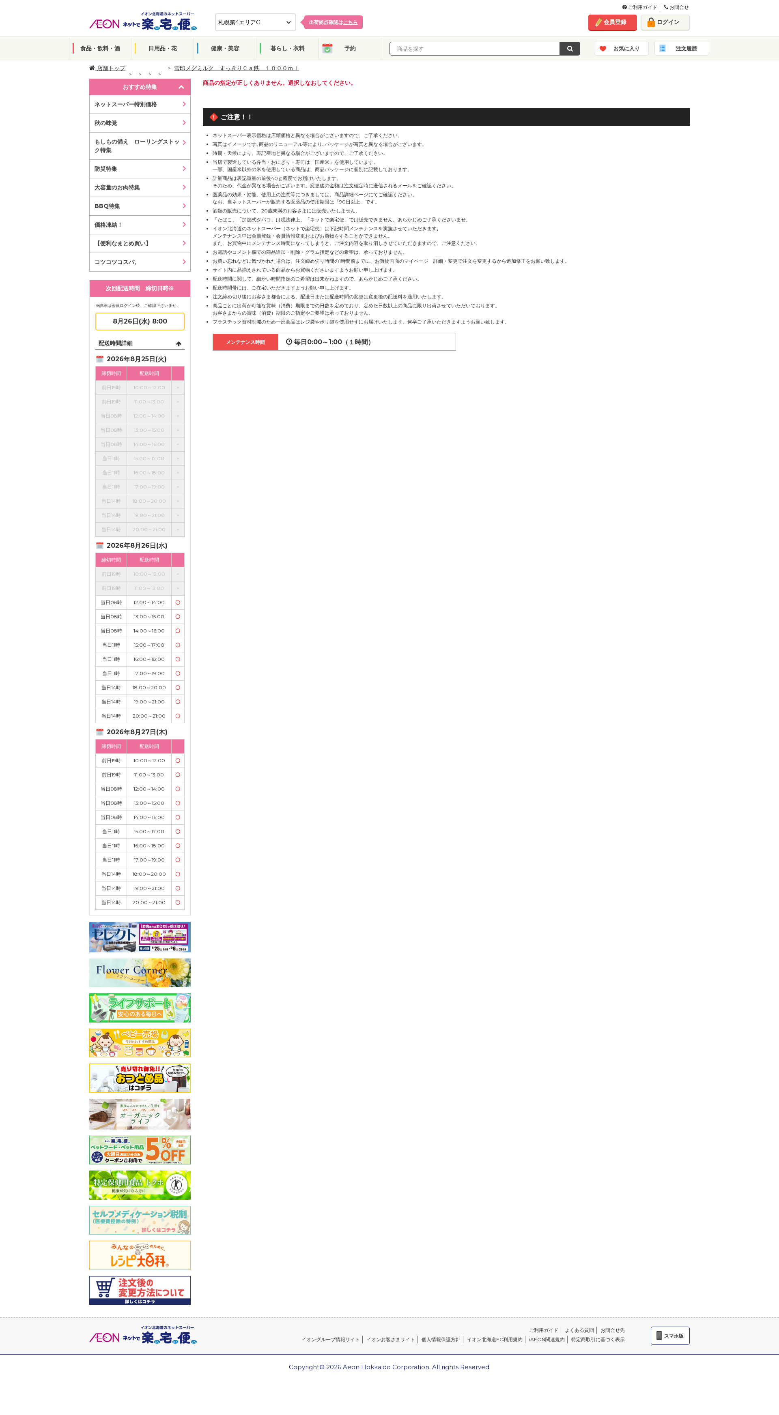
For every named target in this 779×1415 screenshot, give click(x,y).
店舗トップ (110, 68)
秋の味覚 (106, 122)
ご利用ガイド (642, 7)
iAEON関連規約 (547, 1339)
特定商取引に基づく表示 (598, 1339)
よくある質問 (579, 1330)
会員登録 (615, 22)
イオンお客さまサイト (390, 1339)
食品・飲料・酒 (100, 48)
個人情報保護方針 (441, 1339)
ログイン (668, 22)
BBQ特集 (107, 206)
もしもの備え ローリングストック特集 (137, 146)
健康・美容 (225, 48)
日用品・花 (162, 48)
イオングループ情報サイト (330, 1339)
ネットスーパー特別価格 (126, 104)
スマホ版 (674, 1336)
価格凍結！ (109, 224)
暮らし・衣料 (288, 48)
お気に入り (626, 48)
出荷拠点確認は (333, 22)
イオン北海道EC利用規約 (495, 1339)
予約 (350, 48)
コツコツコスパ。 (117, 262)
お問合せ (678, 7)
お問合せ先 (612, 1330)
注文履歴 (686, 48)
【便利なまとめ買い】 (123, 243)
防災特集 (106, 168)
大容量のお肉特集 (117, 187)
